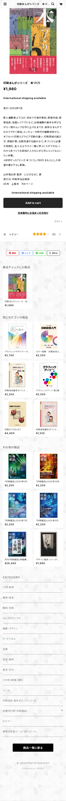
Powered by (29, 768)
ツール (6, 690)
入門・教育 (8, 587)
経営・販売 (8, 659)
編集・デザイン (10, 628)
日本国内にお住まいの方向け (33, 212)
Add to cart (33, 203)
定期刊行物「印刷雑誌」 (15, 710)
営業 (5, 649)
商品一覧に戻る (33, 747)
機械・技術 (8, 607)
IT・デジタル (9, 638)
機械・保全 (8, 597)
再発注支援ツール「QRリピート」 (20, 731)
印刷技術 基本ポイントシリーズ (19, 700)
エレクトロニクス (12, 618)
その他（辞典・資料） (13, 680)
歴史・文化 (8, 669)
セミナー (7, 721)
